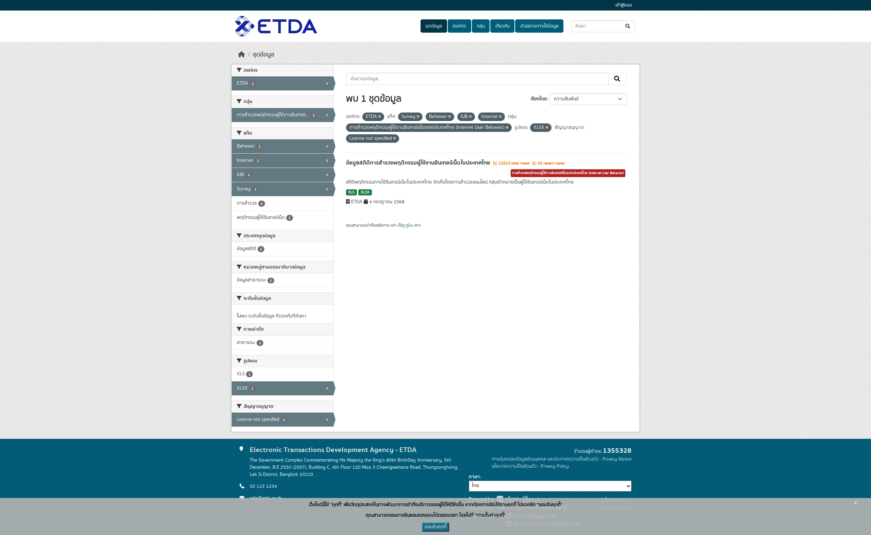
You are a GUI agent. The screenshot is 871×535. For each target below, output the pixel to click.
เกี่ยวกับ (502, 26)
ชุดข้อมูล (433, 26)
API (393, 225)
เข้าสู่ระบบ (623, 5)
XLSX (365, 192)
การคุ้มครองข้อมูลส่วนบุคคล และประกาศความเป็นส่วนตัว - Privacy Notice (561, 459)
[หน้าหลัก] (241, 54)
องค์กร (459, 26)
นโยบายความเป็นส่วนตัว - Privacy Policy (530, 466)
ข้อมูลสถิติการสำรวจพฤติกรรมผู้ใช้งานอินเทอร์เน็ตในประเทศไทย (419, 162)
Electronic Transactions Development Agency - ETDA (333, 449)
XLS (351, 192)
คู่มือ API (413, 225)
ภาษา (474, 476)
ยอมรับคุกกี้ (435, 526)
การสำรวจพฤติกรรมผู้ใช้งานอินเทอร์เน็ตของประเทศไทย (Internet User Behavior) (568, 173)
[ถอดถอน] (379, 117)
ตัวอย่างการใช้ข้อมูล (539, 26)
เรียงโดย (539, 99)
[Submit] (628, 26)
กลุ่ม (481, 26)
